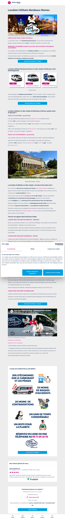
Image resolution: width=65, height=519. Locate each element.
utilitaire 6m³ (34, 118)
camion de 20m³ (32, 128)
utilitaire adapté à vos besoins (30, 210)
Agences (32, 517)
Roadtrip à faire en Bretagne (15, 343)
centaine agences (43, 188)
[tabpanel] (32, 473)
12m (13, 123)
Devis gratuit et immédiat (32, 452)
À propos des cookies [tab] (54, 249)
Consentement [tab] (11, 249)
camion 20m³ (13, 145)
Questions (42, 517)
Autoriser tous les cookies (53, 272)
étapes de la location (36, 491)
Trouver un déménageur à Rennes (16, 337)
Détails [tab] (32, 249)
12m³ (40, 142)
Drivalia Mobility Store (47, 287)
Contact (52, 517)
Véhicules (23, 517)
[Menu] (9, 2)
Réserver (13, 517)
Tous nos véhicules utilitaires (32, 103)
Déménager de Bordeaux (14, 340)
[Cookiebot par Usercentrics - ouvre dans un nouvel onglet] (56, 244)
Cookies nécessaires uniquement (32, 272)
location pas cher (29, 195)
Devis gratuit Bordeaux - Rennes (32, 61)
